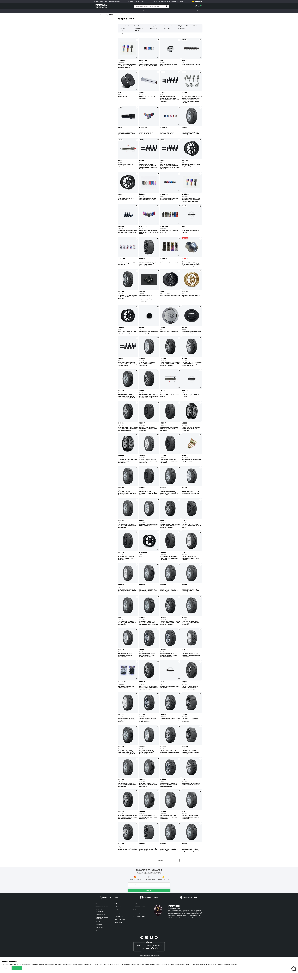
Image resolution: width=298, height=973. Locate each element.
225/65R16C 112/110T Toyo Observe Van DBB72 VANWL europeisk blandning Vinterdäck (127, 752)
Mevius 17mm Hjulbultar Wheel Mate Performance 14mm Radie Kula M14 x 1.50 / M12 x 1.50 (191, 200)
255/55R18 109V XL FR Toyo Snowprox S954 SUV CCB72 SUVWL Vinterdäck (147, 720)
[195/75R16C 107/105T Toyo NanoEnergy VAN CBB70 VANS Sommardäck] (191, 573)
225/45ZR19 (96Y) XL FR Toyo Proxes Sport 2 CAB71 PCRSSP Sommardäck (148, 849)
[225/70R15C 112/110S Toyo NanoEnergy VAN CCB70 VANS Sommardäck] (149, 573)
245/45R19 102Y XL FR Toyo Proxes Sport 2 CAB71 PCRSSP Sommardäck (190, 752)
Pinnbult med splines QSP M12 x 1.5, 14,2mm (169, 686)
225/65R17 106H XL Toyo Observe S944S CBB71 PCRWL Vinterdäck (170, 719)
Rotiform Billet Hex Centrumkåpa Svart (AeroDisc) (148, 332)
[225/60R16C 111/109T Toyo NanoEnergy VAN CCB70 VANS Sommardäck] (170, 832)
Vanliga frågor (118, 922)
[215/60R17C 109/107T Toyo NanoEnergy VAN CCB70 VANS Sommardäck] (170, 799)
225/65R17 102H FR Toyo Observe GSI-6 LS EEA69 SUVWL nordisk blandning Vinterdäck (170, 623)
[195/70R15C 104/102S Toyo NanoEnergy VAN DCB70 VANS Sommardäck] (128, 508)
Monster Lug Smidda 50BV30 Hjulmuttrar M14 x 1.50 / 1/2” (148, 199)
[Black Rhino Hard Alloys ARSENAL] (170, 279)
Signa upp (149, 890)
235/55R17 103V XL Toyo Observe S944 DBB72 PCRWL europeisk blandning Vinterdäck (191, 364)
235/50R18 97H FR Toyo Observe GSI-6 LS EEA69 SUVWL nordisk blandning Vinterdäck (127, 817)
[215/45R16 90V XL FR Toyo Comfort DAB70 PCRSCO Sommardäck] (128, 638)
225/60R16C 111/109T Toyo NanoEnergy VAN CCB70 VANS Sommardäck (169, 849)
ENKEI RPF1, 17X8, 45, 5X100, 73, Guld (191, 296)
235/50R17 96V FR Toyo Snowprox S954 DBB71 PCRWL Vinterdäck (190, 558)
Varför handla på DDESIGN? (140, 916)
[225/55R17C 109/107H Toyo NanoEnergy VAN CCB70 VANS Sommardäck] (191, 799)
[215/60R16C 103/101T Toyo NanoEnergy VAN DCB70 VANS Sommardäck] (191, 605)
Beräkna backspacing (102, 906)
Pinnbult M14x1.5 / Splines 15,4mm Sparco (125, 165)
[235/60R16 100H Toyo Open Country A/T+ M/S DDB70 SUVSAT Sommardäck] (191, 670)
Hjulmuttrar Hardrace (145, 295)
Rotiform (162, 62)
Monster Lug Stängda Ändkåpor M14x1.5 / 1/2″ (127, 263)
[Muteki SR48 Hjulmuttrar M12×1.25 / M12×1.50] (149, 116)
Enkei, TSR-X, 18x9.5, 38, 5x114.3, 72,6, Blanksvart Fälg (128, 332)
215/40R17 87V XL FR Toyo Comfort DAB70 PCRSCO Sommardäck (147, 752)
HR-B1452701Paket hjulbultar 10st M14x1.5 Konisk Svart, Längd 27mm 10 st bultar (127, 364)
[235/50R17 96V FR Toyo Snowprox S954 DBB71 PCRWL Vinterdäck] (191, 540)
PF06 (140, 556)
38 (170, 865)
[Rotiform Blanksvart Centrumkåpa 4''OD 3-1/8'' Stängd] (191, 315)
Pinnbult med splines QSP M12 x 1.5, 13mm (191, 231)
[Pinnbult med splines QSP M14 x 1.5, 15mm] (191, 379)
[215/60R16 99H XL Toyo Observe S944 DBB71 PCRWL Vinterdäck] (170, 735)
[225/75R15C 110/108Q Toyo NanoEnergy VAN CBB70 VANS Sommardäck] (191, 116)
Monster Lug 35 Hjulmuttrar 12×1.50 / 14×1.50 (126, 686)
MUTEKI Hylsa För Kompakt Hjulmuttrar (147, 97)
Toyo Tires (184, 130)
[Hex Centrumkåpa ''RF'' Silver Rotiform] (170, 48)
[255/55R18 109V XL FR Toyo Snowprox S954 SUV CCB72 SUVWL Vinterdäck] (149, 702)
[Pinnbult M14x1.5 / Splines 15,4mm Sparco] (128, 148)
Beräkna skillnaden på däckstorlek (102, 917)
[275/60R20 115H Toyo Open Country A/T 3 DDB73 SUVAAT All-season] (170, 540)
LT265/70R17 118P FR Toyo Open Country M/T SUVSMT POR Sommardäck (191, 429)
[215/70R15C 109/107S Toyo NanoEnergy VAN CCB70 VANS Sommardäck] (128, 767)
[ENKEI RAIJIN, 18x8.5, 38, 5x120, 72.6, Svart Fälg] (128, 182)
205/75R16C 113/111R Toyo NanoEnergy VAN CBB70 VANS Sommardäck (148, 817)
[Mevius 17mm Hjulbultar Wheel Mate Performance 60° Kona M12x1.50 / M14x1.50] (128, 48)
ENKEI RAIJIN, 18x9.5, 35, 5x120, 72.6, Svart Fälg (191, 165)
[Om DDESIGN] (158, 910)
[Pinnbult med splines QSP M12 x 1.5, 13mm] (191, 214)
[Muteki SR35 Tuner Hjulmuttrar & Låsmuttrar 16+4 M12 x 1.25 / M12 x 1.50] (149, 214)
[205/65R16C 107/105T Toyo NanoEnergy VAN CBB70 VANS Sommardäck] (170, 476)
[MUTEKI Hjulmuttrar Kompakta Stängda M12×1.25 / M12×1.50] (149, 48)
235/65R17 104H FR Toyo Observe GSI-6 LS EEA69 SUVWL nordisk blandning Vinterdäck (128, 429)
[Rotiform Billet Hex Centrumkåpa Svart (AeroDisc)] (149, 315)
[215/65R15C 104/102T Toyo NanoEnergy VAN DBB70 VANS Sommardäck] (170, 573)
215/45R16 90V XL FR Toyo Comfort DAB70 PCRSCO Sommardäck (126, 655)
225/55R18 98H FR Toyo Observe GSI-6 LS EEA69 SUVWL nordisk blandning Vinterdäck (148, 396)
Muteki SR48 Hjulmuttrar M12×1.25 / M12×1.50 (146, 132)
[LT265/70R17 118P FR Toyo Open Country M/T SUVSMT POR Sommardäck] (191, 411)
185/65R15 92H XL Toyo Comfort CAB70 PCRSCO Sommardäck (148, 525)
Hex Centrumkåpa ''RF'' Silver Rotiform (168, 65)
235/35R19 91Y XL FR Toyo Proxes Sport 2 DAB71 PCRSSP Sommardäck (149, 264)
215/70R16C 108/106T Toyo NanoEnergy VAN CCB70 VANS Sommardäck (148, 785)
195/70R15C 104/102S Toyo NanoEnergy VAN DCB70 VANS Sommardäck (127, 526)
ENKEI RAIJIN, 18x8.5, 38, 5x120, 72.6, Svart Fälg (127, 199)
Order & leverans (119, 916)
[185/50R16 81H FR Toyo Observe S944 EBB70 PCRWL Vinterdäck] (191, 767)
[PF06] (149, 540)
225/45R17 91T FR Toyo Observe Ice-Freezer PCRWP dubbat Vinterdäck (127, 297)
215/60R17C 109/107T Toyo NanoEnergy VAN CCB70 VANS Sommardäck (169, 817)
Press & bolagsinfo (137, 913)
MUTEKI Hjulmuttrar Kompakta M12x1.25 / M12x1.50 (169, 199)
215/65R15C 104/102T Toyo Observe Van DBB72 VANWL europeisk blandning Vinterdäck (148, 623)
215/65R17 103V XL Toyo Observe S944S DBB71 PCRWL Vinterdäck (128, 848)
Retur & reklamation (120, 919)
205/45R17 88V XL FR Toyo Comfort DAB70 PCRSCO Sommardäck (147, 364)
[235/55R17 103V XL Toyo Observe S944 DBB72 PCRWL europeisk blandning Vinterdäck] (191, 346)
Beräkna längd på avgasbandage (100, 910)
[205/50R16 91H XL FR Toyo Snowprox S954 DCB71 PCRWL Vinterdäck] (128, 702)
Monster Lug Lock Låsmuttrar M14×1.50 (169, 231)
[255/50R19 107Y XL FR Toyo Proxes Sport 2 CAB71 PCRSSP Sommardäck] (191, 702)
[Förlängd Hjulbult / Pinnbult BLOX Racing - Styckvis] (191, 443)
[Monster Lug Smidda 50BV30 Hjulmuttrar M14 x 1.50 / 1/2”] (149, 182)
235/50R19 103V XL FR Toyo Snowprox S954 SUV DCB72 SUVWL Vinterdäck (168, 785)
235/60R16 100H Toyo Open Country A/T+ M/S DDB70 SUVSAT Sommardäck (190, 687)
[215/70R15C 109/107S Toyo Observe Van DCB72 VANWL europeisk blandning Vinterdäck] (128, 379)
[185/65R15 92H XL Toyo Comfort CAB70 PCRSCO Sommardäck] (149, 508)
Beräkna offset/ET (101, 914)
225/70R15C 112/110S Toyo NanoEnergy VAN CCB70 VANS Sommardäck (148, 590)
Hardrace (120, 228)
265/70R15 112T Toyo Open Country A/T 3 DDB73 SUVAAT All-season (169, 461)
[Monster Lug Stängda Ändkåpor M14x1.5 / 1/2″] (128, 247)
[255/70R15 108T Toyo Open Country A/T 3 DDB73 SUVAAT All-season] (128, 540)
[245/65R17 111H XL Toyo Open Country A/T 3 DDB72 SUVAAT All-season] (149, 476)
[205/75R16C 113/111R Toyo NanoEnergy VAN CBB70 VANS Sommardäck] (149, 799)
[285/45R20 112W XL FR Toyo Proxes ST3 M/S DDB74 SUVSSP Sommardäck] (191, 638)
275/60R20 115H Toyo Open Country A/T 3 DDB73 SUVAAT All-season (169, 558)
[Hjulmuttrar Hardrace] (149, 279)
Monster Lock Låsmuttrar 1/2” (169, 263)
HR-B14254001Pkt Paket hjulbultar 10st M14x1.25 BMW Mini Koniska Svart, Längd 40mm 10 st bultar (170, 166)
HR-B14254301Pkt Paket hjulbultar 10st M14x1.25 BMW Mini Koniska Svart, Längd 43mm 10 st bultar (148, 166)
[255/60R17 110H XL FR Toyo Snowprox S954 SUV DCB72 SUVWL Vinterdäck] (149, 638)
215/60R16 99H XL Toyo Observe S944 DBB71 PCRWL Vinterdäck (169, 751)
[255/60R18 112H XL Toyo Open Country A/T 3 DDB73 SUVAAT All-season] (170, 411)
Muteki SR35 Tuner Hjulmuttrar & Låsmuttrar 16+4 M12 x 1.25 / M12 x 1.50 (149, 232)
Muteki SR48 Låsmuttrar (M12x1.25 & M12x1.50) (167, 132)
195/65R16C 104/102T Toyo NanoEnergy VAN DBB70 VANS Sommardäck (127, 623)
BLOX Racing (185, 457)
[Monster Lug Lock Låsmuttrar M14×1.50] (170, 214)
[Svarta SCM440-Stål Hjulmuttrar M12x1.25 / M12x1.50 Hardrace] (128, 214)
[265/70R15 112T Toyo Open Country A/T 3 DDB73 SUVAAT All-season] (170, 443)
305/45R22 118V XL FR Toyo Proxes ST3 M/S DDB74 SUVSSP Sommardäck (148, 461)
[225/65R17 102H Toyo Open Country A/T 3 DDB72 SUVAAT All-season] (149, 411)
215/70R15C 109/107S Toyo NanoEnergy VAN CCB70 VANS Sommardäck (127, 785)
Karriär (134, 910)
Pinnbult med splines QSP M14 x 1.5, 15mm (191, 395)
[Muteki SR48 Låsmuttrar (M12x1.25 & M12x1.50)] (170, 116)
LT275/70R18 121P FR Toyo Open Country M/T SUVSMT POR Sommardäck (127, 461)
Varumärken (197, 11)
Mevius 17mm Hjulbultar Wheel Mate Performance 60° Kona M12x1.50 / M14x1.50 (127, 66)
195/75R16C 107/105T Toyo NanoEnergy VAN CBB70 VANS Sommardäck (190, 590)
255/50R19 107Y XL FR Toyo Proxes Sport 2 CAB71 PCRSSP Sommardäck (190, 720)
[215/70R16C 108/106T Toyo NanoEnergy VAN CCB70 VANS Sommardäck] (149, 767)
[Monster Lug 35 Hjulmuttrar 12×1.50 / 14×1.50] (128, 670)
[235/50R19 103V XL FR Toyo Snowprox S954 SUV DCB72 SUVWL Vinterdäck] (170, 767)
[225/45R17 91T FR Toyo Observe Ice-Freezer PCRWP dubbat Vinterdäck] (128, 279)
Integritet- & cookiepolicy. (230, 964)
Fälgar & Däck (109, 14)
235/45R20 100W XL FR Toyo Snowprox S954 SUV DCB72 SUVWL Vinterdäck (168, 655)
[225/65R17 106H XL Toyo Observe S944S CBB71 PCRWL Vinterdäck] (170, 702)
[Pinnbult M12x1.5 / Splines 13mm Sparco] (170, 379)
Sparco (120, 162)
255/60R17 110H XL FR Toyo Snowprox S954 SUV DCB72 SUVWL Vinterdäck (147, 655)
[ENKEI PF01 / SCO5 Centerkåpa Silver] (170, 315)
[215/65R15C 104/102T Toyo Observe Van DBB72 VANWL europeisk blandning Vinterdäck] (149, 605)
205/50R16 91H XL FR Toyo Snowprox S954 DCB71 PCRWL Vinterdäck (127, 720)
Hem (97, 14)
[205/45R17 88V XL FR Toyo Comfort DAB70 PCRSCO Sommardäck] (149, 346)
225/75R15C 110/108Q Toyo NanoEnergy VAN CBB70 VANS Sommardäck (190, 133)
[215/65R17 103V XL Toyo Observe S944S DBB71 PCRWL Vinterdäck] (128, 832)
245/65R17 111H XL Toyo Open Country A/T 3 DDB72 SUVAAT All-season (148, 493)
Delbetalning (118, 906)
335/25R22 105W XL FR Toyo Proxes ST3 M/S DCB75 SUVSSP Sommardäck (127, 590)
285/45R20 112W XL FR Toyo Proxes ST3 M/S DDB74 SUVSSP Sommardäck (191, 655)
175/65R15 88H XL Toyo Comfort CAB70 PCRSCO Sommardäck (191, 492)
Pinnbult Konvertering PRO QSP (191, 64)
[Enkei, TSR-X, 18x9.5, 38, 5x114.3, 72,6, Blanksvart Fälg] (128, 315)
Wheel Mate (121, 62)
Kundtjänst (117, 913)
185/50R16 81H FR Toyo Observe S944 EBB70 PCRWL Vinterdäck (191, 784)
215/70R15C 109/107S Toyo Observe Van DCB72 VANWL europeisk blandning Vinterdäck (127, 396)
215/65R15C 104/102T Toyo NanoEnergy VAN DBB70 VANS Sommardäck (169, 590)
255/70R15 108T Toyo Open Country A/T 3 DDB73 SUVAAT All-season (127, 558)
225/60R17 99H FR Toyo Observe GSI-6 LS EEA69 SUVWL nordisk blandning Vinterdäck (170, 364)
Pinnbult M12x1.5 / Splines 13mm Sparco (170, 395)
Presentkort (99, 924)
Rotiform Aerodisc (123, 96)
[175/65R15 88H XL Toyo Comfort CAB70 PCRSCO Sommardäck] (191, 476)
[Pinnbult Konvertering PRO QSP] (191, 48)
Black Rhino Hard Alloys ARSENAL (170, 295)
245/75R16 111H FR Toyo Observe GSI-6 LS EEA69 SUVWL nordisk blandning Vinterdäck (148, 687)
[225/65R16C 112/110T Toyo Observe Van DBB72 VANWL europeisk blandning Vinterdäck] (128, 735)
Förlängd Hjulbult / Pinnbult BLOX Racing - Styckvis (191, 460)
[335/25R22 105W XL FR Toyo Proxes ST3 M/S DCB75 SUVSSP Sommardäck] (128, 573)
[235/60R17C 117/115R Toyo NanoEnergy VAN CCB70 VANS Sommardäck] (128, 476)
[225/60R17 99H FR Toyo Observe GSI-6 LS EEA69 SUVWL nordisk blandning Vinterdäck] (170, 346)
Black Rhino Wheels (165, 293)
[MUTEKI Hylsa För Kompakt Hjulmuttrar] (149, 80)
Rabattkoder (99, 927)
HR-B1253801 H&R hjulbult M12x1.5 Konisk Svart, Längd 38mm (126, 133)
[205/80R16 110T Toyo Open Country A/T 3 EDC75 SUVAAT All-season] (191, 508)
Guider (98, 921)
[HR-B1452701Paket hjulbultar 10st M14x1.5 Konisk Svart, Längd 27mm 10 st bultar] (128, 346)
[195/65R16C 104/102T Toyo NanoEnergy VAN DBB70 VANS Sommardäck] (128, 605)
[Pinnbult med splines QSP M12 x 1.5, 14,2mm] (170, 670)
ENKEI (183, 162)
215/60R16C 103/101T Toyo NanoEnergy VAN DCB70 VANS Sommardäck (191, 623)
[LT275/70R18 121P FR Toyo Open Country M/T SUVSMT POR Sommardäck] (128, 443)
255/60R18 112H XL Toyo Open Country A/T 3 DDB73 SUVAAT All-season (169, 429)
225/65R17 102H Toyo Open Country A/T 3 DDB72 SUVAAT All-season (148, 429)
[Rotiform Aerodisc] (128, 80)
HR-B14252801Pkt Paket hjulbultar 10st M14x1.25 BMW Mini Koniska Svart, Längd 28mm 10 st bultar (169, 99)
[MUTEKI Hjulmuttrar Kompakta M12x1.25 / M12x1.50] (170, 182)
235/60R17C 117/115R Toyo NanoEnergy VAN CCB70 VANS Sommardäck (127, 493)
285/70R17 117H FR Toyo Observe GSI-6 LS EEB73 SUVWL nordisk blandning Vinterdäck (170, 526)
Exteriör (102, 14)
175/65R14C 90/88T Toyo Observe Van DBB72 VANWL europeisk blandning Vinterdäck (191, 849)
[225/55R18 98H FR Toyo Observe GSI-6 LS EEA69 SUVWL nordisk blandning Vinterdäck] (149, 379)
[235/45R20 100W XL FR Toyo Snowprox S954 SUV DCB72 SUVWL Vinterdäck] (170, 638)
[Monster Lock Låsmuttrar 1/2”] (170, 247)
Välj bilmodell (101, 11)
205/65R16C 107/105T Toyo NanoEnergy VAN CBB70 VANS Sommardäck (169, 493)
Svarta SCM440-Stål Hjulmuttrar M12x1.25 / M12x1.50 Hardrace (127, 231)
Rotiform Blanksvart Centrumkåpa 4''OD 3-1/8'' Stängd (191, 332)
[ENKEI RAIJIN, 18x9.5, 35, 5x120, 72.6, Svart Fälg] (191, 148)
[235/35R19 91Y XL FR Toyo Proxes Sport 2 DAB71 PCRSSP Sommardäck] (149, 247)
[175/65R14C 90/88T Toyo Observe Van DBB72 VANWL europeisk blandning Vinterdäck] (191, 832)
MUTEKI (141, 62)
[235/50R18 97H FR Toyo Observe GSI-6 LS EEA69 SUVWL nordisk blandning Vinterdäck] (128, 799)
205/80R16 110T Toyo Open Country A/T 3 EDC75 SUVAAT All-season (192, 526)
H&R (161, 94)
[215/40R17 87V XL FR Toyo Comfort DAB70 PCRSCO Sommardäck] (149, 735)
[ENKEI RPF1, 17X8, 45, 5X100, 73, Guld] (191, 279)
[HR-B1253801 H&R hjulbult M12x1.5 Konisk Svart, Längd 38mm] (128, 116)
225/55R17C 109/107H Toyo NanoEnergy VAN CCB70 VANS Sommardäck (191, 817)
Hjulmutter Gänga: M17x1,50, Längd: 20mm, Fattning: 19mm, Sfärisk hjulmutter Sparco (191, 264)
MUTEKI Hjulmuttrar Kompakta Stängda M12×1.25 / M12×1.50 (148, 65)
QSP (183, 62)
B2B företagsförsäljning (139, 906)
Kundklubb (117, 910)
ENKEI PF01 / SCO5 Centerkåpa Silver (169, 332)
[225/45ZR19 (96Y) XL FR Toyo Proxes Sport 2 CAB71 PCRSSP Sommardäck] (149, 832)
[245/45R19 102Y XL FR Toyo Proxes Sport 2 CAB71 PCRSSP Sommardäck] (191, 735)
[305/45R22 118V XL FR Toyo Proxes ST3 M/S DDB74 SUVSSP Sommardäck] (149, 443)
